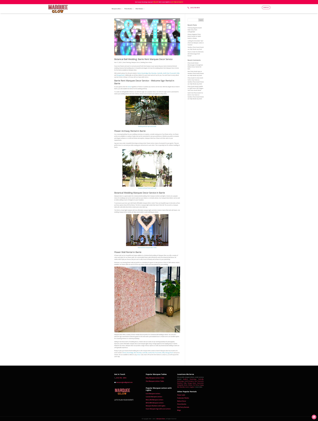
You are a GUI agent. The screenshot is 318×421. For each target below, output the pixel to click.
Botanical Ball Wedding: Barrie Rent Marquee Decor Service (143, 59)
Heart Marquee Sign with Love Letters (158, 409)
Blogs (179, 410)
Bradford (185, 379)
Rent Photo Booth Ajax (194, 71)
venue (129, 86)
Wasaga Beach (121, 75)
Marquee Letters (116, 8)
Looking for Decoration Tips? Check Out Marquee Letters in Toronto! (196, 43)
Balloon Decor (181, 401)
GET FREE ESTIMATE (177, 2)
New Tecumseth (171, 73)
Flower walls (181, 395)
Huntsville (159, 73)
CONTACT (266, 7)
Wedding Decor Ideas (146, 62)
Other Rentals (139, 8)
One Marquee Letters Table (155, 381)
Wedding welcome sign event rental (147, 126)
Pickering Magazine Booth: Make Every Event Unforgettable (195, 30)
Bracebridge (144, 73)
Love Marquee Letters (153, 394)
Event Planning (127, 62)
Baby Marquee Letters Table (155, 378)
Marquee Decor (135, 62)
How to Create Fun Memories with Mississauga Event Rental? (196, 54)
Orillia (177, 73)
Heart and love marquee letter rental (147, 247)
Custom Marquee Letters (154, 397)
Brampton (191, 381)
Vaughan (192, 387)
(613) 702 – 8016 (121, 378)
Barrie (139, 73)
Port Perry (196, 385)
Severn (187, 387)
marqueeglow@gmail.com (124, 382)
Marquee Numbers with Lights (155, 406)
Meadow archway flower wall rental (147, 188)
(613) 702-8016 (195, 7)
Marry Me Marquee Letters (154, 400)
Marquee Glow (161, 419)
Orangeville (180, 385)
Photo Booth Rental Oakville (195, 86)
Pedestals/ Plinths (183, 398)
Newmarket (200, 383)
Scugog (201, 385)
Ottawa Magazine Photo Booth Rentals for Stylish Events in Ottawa (194, 36)
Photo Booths (128, 8)
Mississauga (180, 381)
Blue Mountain (152, 73)
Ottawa (190, 385)
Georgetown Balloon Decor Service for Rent (195, 67)
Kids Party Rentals (183, 407)
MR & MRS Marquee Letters (154, 403)
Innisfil (164, 73)
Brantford (179, 383)
